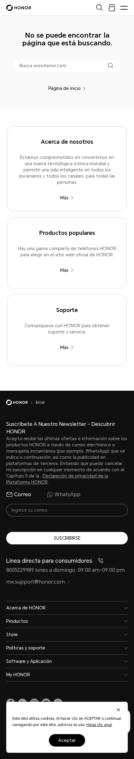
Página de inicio (64, 88)
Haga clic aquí (99, 725)
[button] (110, 65)
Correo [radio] (22, 494)
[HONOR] (21, 402)
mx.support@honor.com (35, 582)
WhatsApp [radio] (67, 494)
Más (64, 197)
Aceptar (67, 740)
